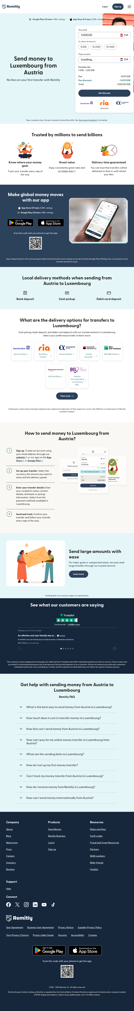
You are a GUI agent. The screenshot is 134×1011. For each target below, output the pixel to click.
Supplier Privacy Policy (90, 927)
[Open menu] (129, 6)
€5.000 (110, 47)
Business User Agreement (40, 927)
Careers (10, 856)
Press (9, 849)
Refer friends (96, 863)
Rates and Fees (98, 829)
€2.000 (96, 47)
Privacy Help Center (43, 935)
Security (62, 935)
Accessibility (77, 935)
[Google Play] (20, 223)
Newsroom (12, 843)
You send (82, 30)
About (9, 829)
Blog (8, 836)
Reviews (10, 869)
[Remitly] (11, 7)
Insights (94, 869)
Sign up (117, 7)
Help (8, 889)
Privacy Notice (66, 927)
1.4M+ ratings (49, 19)
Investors (11, 863)
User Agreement (14, 927)
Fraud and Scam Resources (104, 843)
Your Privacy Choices (17, 935)
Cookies (92, 935)
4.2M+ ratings (89, 19)
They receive (84, 54)
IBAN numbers (97, 856)
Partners (94, 849)
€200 (83, 47)
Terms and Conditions (88, 120)
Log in (105, 7)
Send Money (54, 829)
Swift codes (96, 836)
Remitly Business (56, 836)
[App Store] (51, 223)
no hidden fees (67, 171)
